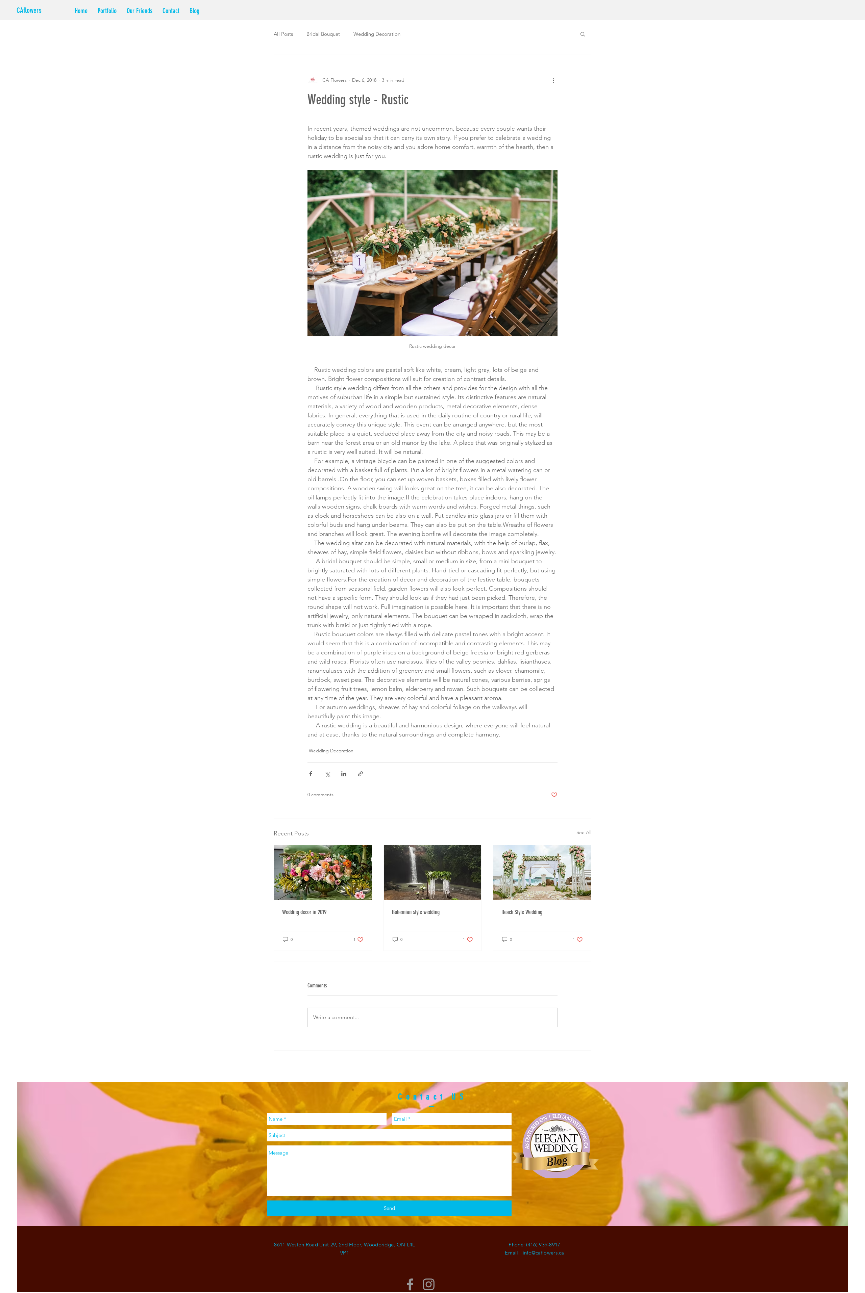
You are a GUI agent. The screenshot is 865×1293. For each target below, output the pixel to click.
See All (583, 832)
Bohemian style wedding (416, 912)
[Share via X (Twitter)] (327, 774)
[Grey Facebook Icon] (410, 1284)
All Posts (283, 34)
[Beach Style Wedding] (542, 872)
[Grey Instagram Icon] (429, 1284)
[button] (582, 33)
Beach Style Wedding (521, 912)
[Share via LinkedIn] (344, 774)
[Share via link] (360, 774)
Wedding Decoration (376, 34)
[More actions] (553, 80)
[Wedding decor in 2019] (323, 872)
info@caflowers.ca (543, 1252)
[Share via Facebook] (310, 774)
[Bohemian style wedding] (432, 872)
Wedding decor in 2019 (304, 912)
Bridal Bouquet (323, 34)
